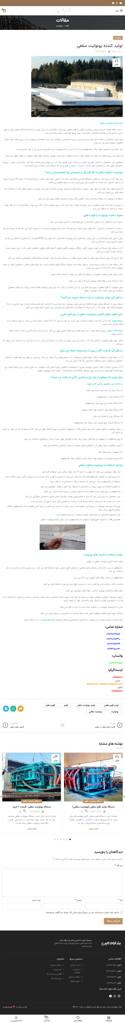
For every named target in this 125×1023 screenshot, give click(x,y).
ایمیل (78, 900)
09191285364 (113, 644)
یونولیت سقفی (95, 711)
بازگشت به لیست (62, 725)
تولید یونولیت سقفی (86, 705)
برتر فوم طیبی (48, 619)
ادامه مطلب (93, 829)
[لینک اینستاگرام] (119, 996)
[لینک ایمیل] (121, 3)
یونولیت (59, 26)
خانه (67, 26)
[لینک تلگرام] (113, 3)
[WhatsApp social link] (117, 3)
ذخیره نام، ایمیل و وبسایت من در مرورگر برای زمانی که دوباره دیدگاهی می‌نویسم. (82, 912)
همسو (5, 1007)
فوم (66, 705)
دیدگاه (119, 865)
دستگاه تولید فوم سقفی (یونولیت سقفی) (93, 807)
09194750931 (113, 649)
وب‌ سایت (36, 900)
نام (120, 900)
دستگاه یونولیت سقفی (93, 801)
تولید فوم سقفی (111, 705)
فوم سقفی (50, 705)
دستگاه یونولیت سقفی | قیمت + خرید (31, 807)
